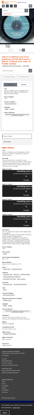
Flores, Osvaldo (21, 279)
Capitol (5, 254)
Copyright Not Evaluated (9, 334)
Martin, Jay (16, 274)
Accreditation (5, 390)
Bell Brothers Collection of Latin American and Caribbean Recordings (17, 115)
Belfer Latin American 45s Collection (12, 66)
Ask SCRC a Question (7, 363)
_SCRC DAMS (26, 66)
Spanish (12, 109)
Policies (4, 381)
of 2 (20, 50)
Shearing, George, (7, 284)
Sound (4, 290)
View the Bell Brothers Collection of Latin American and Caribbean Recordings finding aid (16, 318)
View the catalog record (9, 329)
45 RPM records (7, 300)
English (7, 109)
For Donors (5, 392)
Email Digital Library (7, 361)
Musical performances (10, 104)
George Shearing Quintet (20, 284)
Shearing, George (7, 274)
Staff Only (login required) (8, 398)
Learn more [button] (16, 407)
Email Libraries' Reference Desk (10, 365)
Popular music (7, 269)
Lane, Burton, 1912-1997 (9, 279)
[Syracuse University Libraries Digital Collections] (17, 2)
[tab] (10, 84)
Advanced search (7, 13)
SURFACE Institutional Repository (10, 372)
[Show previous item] (10, 50)
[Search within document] (30, 70)
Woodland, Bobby (25, 274)
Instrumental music (17, 269)
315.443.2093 (5, 355)
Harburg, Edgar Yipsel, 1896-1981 (11, 277)
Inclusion (4, 388)
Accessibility (5, 386)
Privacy (3, 383)
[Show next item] (23, 50)
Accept (5, 412)
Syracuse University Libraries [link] (11, 351)
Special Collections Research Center (11, 370)
